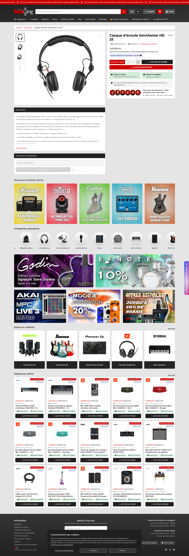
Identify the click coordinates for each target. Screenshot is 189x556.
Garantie (17, 542)
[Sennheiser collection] (170, 35)
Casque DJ (28, 28)
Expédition (18, 524)
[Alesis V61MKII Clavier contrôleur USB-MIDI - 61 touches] (29, 390)
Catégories (21, 19)
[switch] (135, 11)
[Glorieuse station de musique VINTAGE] (159, 478)
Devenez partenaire (121, 19)
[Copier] (124, 44)
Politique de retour (21, 527)
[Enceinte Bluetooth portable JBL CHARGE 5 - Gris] (29, 434)
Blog (79, 19)
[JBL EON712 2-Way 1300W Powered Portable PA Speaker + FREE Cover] (94, 478)
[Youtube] (174, 550)
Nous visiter (168, 543)
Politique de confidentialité (62, 545)
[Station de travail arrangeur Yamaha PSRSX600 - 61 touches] (62, 390)
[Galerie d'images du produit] (20, 100)
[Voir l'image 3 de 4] (20, 57)
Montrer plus (21, 148)
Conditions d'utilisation (22, 530)
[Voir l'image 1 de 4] (20, 37)
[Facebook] (166, 550)
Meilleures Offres (67, 19)
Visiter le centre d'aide (148, 543)
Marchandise (90, 19)
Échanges (103, 19)
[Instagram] (170, 550)
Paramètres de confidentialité (25, 545)
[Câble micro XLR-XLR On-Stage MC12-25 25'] (29, 478)
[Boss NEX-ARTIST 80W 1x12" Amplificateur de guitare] (159, 434)
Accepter (93, 550)
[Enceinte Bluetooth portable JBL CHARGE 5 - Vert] (127, 390)
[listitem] (29, 203)
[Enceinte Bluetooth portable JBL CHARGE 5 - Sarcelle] (62, 434)
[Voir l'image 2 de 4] (20, 47)
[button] (24, 403)
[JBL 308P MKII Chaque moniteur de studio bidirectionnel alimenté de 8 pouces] (94, 390)
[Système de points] (141, 55)
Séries (54, 19)
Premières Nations (21, 536)
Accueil (18, 28)
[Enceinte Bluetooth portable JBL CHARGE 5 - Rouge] (159, 390)
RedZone (45, 19)
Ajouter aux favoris (150, 44)
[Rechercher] (124, 11)
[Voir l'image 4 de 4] (20, 67)
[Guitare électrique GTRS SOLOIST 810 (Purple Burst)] (62, 478)
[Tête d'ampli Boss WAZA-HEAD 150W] (127, 434)
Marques (34, 19)
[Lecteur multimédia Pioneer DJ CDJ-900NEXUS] (127, 478)
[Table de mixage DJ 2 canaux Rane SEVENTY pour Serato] (94, 434)
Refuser (122, 550)
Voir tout (171, 329)
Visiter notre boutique (153, 77)
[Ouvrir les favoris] (160, 11)
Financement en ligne (22, 539)
